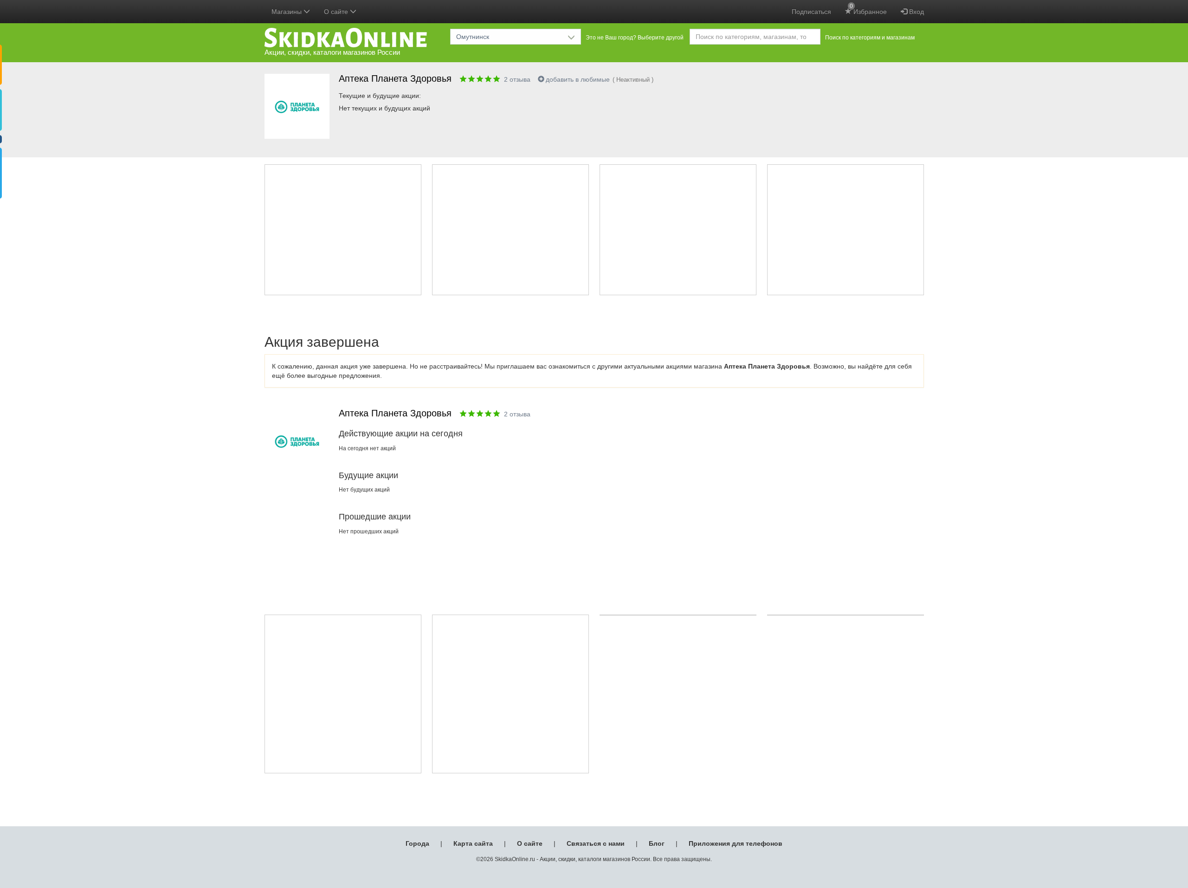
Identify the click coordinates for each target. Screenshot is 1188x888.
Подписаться (811, 11)
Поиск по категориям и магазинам (870, 37)
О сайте (529, 843)
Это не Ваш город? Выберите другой (635, 37)
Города (417, 843)
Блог (657, 843)
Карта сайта (473, 843)
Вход (915, 11)
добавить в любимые (578, 79)
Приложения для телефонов (735, 843)
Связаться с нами (596, 843)
